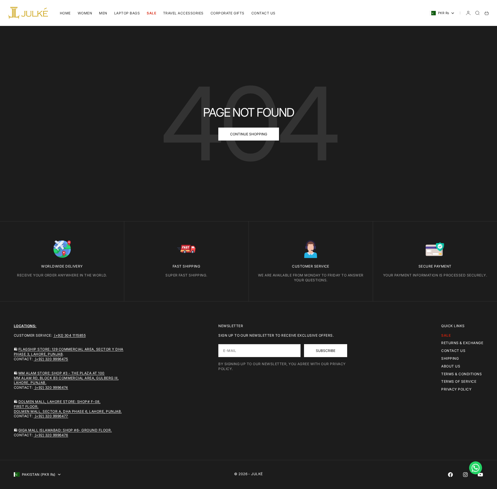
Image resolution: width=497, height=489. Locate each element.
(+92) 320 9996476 (51, 435)
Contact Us (263, 13)
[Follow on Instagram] (465, 474)
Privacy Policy (456, 389)
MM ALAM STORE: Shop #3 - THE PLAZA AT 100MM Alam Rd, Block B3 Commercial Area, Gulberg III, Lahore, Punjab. (66, 378)
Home (65, 13)
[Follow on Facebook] (450, 474)
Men (103, 13)
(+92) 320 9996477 (51, 416)
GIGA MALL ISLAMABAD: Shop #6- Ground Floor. (65, 430)
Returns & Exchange (462, 343)
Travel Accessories (183, 13)
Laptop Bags (127, 13)
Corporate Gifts (227, 13)
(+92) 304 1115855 (69, 335)
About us (450, 366)
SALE (151, 13)
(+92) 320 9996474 (51, 387)
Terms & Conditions (461, 374)
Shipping (450, 358)
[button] (475, 467)
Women (85, 13)
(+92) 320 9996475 (51, 359)
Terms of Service (458, 381)
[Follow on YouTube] (480, 474)
